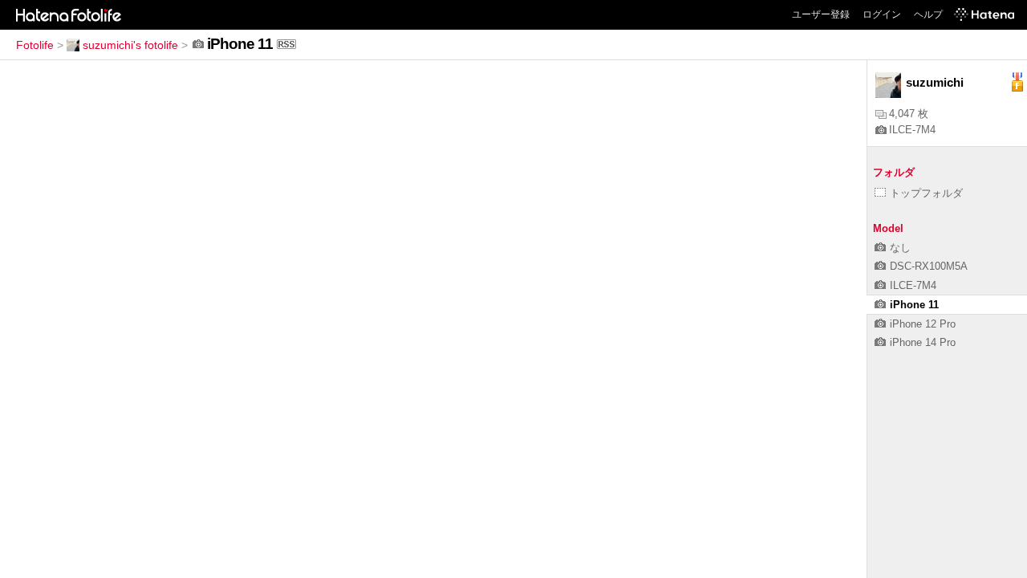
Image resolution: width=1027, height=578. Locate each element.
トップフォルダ (926, 193)
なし (900, 248)
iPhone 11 (914, 305)
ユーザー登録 (821, 14)
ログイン (882, 14)
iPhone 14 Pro (923, 342)
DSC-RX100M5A (929, 266)
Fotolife (35, 45)
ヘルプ (928, 14)
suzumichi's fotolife (130, 45)
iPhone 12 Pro (923, 324)
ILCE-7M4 (912, 130)
